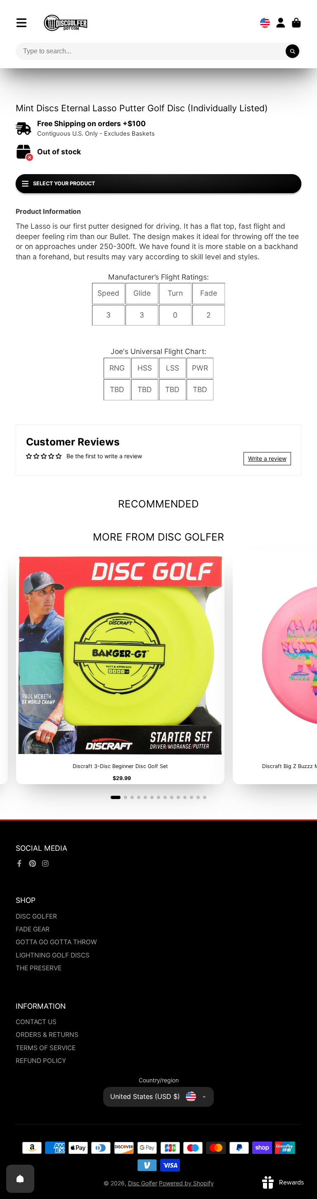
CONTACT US (36, 1022)
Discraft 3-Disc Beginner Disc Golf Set (120, 668)
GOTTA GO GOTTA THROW (56, 942)
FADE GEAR (33, 929)
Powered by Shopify (186, 1183)
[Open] (20, 1179)
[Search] (293, 51)
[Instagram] (45, 863)
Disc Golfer (142, 1183)
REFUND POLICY (41, 1061)
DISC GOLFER (36, 916)
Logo (65, 23)
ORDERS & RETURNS (47, 1035)
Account (281, 23)
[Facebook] (19, 863)
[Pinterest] (32, 863)
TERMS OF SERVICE (46, 1048)
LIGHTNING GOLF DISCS (53, 955)
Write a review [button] (267, 458)
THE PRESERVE (39, 968)
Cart (296, 23)
